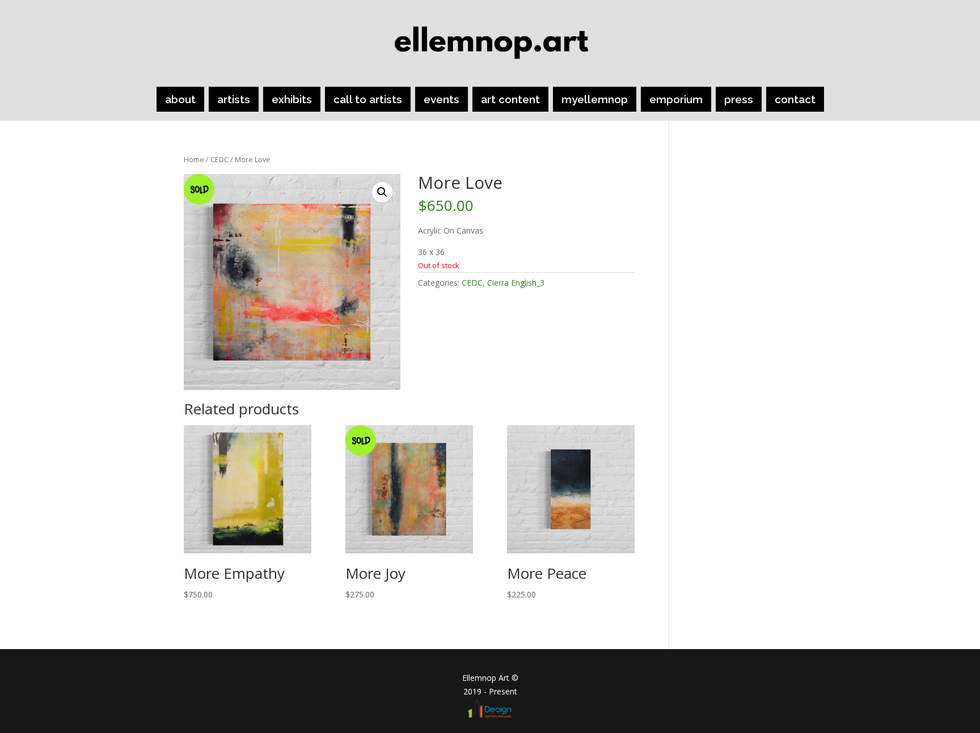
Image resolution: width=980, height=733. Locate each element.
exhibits (292, 99)
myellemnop (594, 99)
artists (233, 99)
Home (194, 159)
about (180, 99)
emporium (676, 99)
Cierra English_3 (515, 282)
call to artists (367, 99)
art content (510, 99)
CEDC (219, 159)
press (738, 99)
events (441, 99)
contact (795, 99)
